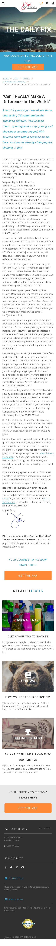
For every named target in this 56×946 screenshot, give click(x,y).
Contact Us (16, 878)
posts (37, 591)
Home (6, 78)
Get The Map (28, 67)
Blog (15, 78)
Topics (26, 78)
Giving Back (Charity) (14, 81)
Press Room (16, 899)
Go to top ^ (45, 828)
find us (5, 498)
